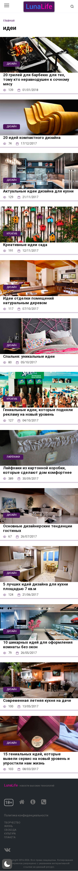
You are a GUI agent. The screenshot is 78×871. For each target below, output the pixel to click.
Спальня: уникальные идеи (29, 356)
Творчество (12, 822)
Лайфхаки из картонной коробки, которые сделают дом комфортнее (37, 470)
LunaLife (11, 785)
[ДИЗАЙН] (39, 70)
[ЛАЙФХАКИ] (39, 463)
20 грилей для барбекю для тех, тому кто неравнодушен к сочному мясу (36, 79)
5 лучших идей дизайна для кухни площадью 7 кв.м (35, 586)
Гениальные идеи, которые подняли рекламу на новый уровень (38, 412)
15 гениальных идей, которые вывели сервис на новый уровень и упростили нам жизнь (36, 759)
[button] (7, 864)
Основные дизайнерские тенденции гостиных (37, 528)
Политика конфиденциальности (26, 815)
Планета (9, 837)
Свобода (10, 829)
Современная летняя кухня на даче (37, 700)
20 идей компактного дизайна (32, 137)
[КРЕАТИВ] (39, 240)
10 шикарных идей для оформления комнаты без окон (38, 644)
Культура (10, 833)
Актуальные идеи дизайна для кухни (38, 191)
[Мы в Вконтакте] (7, 849)
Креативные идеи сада (25, 245)
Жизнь (8, 826)
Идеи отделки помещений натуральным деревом (28, 300)
